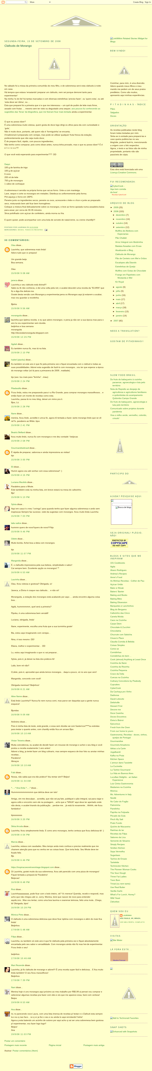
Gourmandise (116, 741)
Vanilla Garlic (116, 891)
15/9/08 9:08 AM (20, 273)
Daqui (7, 164)
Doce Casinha (117, 713)
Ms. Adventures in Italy (121, 794)
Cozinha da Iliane (118, 663)
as (99, 109)
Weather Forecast (119, 960)
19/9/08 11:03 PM (21, 1034)
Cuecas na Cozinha (119, 677)
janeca (14, 280)
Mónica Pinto (17, 915)
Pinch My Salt (116, 819)
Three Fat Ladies (118, 877)
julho (118, 291)
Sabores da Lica (118, 837)
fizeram (50, 112)
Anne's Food (116, 577)
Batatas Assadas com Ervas (128, 246)
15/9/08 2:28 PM (20, 406)
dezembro (121, 215)
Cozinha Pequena (118, 670)
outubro (120, 223)
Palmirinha (115, 805)
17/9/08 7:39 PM (20, 980)
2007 (116, 321)
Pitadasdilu (16, 388)
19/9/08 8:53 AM (20, 1002)
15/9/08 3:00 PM (20, 460)
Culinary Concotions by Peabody (125, 681)
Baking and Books (118, 595)
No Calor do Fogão (119, 801)
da (26, 112)
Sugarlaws (115, 855)
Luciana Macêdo (19, 482)
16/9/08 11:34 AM (21, 781)
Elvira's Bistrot (117, 720)
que (41, 112)
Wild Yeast (115, 898)
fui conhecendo (90, 109)
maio (118, 299)
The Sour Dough (118, 873)
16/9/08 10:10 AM (21, 733)
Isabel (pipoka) (18, 360)
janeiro (119, 316)
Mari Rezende (17, 965)
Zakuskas (114, 902)
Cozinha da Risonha (119, 667)
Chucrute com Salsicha (121, 634)
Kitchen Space (117, 759)
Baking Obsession (118, 602)
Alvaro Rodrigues (118, 570)
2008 (116, 211)
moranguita (16, 315)
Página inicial (55, 1045)
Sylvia (14, 504)
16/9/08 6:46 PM (20, 860)
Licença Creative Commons (123, 172)
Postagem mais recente (15, 1045)
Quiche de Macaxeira (120, 827)
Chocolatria (115, 631)
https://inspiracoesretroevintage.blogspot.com (32, 867)
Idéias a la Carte (118, 748)
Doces (21, 230)
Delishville (115, 702)
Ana (13, 1009)
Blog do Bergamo (118, 609)
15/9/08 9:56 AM (20, 308)
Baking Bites (116, 599)
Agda (112, 567)
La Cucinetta (116, 766)
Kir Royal (119, 282)
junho (119, 295)
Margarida (16, 561)
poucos (79, 109)
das (16, 112)
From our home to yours (121, 731)
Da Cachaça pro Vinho (121, 692)
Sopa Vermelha (117, 851)
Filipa (13, 937)
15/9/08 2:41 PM (20, 425)
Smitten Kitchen (117, 848)
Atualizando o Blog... (125, 250)
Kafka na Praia (117, 755)
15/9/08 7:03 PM (20, 516)
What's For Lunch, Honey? (122, 894)
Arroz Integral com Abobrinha (129, 242)
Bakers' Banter (117, 591)
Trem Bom (115, 880)
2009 (116, 207)
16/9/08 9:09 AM (20, 715)
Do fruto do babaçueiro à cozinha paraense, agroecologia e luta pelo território (127, 382)
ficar (56, 112)
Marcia (14, 842)
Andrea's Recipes (118, 574)
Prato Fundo (116, 823)
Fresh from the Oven (120, 727)
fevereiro (120, 311)
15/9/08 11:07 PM (21, 553)
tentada (67, 112)
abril (118, 303)
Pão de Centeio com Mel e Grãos (131, 258)
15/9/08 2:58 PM (20, 441)
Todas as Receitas (34, 230)
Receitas (115, 194)
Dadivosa (114, 695)
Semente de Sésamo (120, 841)
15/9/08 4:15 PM (20, 475)
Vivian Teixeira (18, 741)
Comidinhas (115, 652)
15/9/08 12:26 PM (21, 337)
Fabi (13, 772)
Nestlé (113, 798)
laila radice (16, 523)
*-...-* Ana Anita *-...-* (21, 788)
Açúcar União (116, 584)
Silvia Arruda (17, 826)
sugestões (9, 112)
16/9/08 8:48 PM (20, 882)
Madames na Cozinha (120, 787)
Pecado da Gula (117, 816)
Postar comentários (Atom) (25, 1051)
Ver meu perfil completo (132, 922)
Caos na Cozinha (118, 620)
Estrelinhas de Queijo (125, 266)
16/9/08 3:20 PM (20, 819)
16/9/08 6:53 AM (20, 572)
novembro (121, 219)
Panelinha (115, 809)
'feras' (21, 112)
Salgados (114, 112)
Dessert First (116, 706)
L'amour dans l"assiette (121, 763)
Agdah (14, 344)
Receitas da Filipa (118, 834)
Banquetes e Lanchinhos (122, 606)
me (44, 112)
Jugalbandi (115, 752)
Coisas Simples (117, 645)
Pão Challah (121, 238)
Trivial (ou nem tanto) (120, 884)
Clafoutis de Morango (18, 45)
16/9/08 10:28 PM (21, 908)
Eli (12, 467)
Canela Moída (117, 617)
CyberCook (122, 194)
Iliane (13, 413)
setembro (120, 227)
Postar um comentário (14, 1041)
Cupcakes (115, 684)
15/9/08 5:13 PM (20, 497)
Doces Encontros (118, 717)
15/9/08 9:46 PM (20, 532)
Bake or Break (117, 588)
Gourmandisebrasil (20, 448)
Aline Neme (16, 696)
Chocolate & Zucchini (120, 627)
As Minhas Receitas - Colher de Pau (127, 581)
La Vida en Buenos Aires (121, 773)
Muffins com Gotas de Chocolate (130, 271)
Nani (13, 987)
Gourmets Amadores (120, 745)
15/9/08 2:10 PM (20, 353)
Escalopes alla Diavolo (125, 262)
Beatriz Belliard (18, 432)
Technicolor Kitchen (119, 866)
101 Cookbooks (117, 563)
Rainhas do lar (117, 830)
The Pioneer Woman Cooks (123, 869)
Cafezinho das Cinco (120, 613)
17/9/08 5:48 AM (20, 930)
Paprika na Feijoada (119, 812)
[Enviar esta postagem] (45, 230)
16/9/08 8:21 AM (20, 689)
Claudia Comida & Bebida (122, 642)
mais (61, 112)
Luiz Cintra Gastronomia (121, 784)
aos (73, 109)
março (119, 307)
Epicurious (115, 724)
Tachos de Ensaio (118, 859)
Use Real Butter (117, 887)
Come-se (114, 649)
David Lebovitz (117, 699)
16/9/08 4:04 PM (20, 835)
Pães (112, 109)
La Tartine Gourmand (120, 770)
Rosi (13, 889)
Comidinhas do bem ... (121, 656)
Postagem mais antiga (93, 1045)
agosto (119, 287)
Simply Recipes (117, 844)
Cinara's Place (117, 638)
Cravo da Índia (117, 674)
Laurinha (15, 579)
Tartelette (114, 862)
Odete (14, 539)
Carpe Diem (116, 624)
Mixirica (113, 791)
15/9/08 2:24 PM (20, 381)
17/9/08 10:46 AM (21, 958)
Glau (13, 245)
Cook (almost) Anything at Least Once (128, 659)
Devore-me (115, 710)
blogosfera (33, 112)
